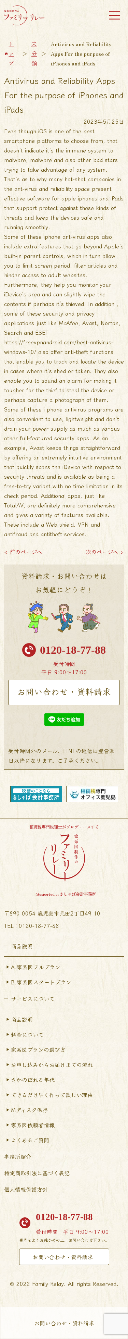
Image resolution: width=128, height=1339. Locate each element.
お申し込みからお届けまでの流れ (52, 1064)
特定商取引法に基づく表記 (37, 1173)
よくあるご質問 (30, 1140)
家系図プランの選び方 (38, 1049)
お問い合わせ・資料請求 (64, 691)
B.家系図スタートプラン (41, 982)
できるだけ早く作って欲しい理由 (52, 1095)
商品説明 (22, 1019)
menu (114, 15)
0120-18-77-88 (73, 650)
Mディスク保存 (29, 1110)
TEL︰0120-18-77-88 (31, 925)
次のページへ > (105, 552)
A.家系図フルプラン (35, 967)
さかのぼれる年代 (33, 1080)
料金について (27, 1034)
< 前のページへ (23, 552)
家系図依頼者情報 (33, 1125)
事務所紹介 (17, 1156)
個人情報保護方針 (26, 1189)
